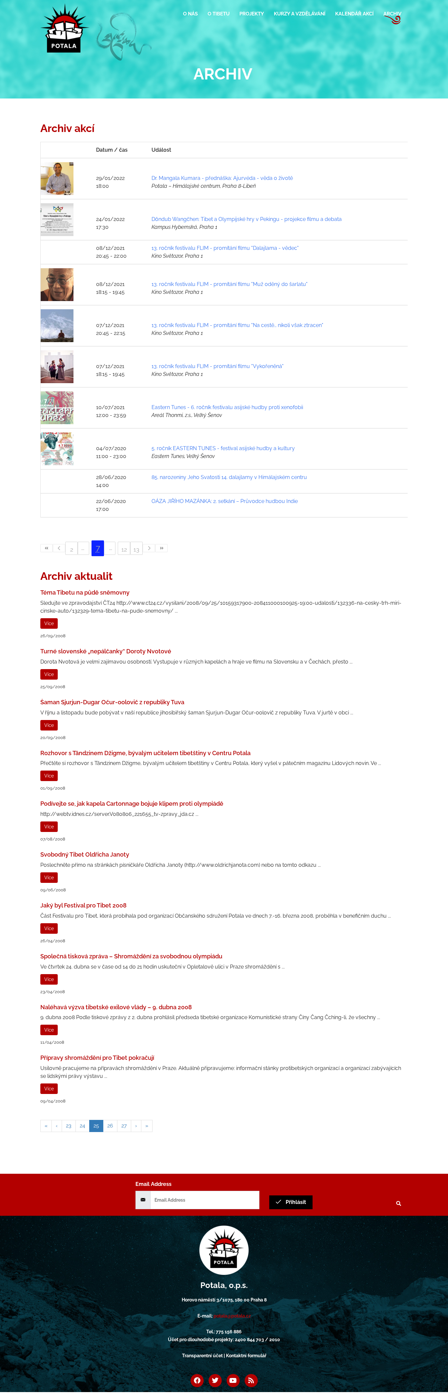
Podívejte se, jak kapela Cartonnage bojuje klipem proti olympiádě (131, 803)
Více (49, 623)
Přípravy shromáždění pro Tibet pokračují (97, 1057)
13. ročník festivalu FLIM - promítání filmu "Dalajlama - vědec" (225, 248)
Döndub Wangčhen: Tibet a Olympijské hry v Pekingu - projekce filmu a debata (247, 219)
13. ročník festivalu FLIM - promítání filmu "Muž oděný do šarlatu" (230, 284)
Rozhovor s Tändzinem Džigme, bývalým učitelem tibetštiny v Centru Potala (145, 753)
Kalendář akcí (354, 14)
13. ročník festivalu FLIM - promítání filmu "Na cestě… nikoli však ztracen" (237, 325)
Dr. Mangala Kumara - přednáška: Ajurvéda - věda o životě (222, 178)
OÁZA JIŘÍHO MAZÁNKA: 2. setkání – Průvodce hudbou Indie (225, 501)
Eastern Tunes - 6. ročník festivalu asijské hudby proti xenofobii (227, 407)
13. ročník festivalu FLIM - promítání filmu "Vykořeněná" (218, 366)
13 (136, 549)
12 (124, 549)
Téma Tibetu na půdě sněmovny (85, 592)
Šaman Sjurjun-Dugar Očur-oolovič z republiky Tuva (112, 702)
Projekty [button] (251, 14)
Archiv (392, 14)
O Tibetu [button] (219, 14)
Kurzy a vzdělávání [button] (299, 14)
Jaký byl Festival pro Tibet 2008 (83, 905)
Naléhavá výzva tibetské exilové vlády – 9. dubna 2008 (116, 1007)
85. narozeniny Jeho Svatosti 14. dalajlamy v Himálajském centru (229, 477)
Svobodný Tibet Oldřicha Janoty (84, 854)
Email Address (153, 1184)
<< (46, 548)
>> (161, 548)
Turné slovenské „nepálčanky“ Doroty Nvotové (105, 651)
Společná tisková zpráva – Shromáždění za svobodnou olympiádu (131, 956)
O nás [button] (190, 14)
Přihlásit (295, 1202)
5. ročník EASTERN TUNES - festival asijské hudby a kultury (223, 448)
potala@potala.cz (232, 1316)
